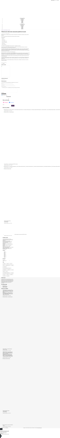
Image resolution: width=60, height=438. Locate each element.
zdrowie (8, 274)
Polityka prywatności (5, 286)
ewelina (3, 63)
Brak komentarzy (7, 33)
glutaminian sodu (8, 265)
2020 (4, 254)
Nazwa (2, 83)
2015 (4, 257)
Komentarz (2, 92)
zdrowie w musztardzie (3, 62)
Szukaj (3, 104)
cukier (11, 263)
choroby (8, 263)
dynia (3, 265)
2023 (4, 252)
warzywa (4, 274)
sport (6, 271)
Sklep (22, 20)
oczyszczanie (4, 266)
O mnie (22, 21)
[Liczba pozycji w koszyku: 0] (8, 98)
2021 (4, 253)
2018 (4, 255)
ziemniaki (11, 274)
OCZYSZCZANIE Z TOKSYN (7, 268)
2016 (4, 256)
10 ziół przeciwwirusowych (4, 78)
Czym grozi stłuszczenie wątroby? (6, 246)
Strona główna (22, 18)
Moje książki (22, 19)
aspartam (4, 263)
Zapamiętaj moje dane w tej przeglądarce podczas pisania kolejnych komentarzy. (11, 87)
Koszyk (22, 22)
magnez (12, 265)
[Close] (1, 429)
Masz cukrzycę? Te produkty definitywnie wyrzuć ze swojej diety (7, 241)
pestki (4, 271)
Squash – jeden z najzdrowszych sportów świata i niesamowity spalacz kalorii (8, 247)
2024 (4, 251)
